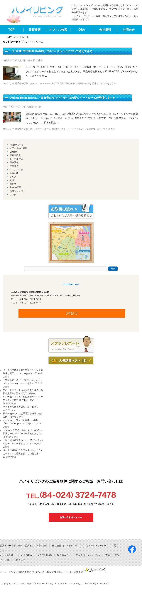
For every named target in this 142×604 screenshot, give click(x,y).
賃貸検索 (35, 29)
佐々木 (38, 107)
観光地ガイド (63, 555)
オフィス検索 (58, 29)
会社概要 (56, 545)
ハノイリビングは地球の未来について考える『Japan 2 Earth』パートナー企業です (41, 572)
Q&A (81, 29)
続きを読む (39, 76)
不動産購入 (15, 155)
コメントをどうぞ (107, 83)
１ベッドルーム (43, 83)
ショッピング (93, 555)
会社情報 (105, 29)
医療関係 (14, 162)
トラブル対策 (16, 159)
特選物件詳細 (21, 83)
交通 (12, 180)
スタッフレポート (18, 191)
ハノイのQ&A (25, 555)
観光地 (13, 184)
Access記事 (15, 187)
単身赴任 (91, 128)
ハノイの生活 (6, 555)
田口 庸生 (38, 60)
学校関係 (14, 166)
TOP (11, 29)
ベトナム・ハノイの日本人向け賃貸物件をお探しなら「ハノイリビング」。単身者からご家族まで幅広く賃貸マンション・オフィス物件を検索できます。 (105, 9)
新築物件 (82, 83)
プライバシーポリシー (95, 545)
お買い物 (14, 173)
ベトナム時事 (16, 169)
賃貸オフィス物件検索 (36, 545)
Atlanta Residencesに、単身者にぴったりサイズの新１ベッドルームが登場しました (63, 97)
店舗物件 (14, 151)
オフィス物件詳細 (18, 148)
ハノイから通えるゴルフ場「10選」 (21, 407)
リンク (13, 194)
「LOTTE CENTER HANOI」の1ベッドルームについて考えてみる (51, 51)
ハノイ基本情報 (44, 555)
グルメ (13, 176)
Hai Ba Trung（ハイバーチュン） (68, 128)
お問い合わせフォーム (71, 517)
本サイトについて (16, 560)
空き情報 (92, 83)
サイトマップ (72, 545)
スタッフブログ (71, 344)
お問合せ (129, 29)
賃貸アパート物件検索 (11, 545)
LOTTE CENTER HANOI (64, 83)
